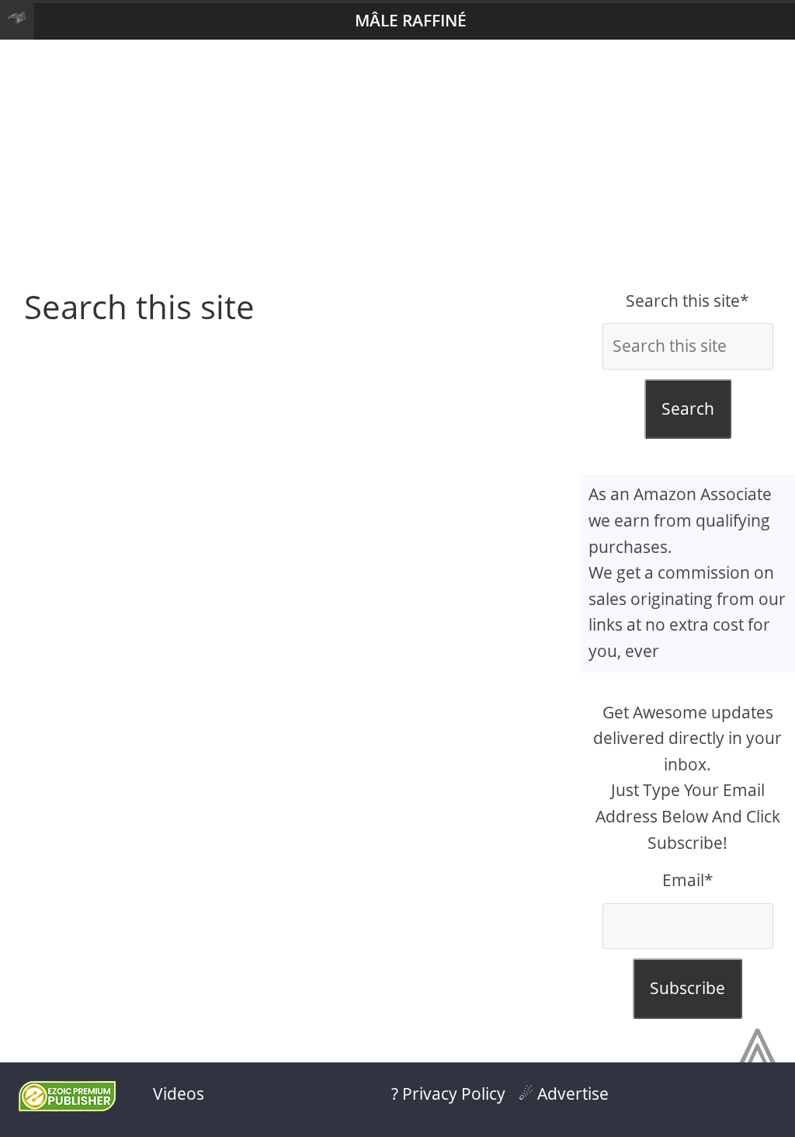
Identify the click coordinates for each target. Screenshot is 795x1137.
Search (687, 408)
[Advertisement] (397, 164)
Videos (178, 1093)
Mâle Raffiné (411, 20)
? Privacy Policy (448, 1093)
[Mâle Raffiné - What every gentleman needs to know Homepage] (17, 21)
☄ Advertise (564, 1093)
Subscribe (687, 988)
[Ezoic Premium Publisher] (67, 1105)
